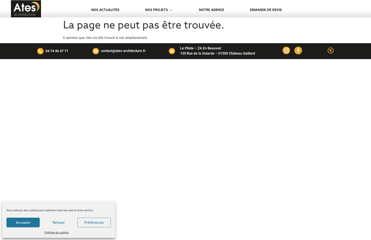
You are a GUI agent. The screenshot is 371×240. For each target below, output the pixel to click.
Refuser (59, 222)
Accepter (23, 222)
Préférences (94, 222)
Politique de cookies (56, 232)
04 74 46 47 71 (57, 51)
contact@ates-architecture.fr (123, 51)
